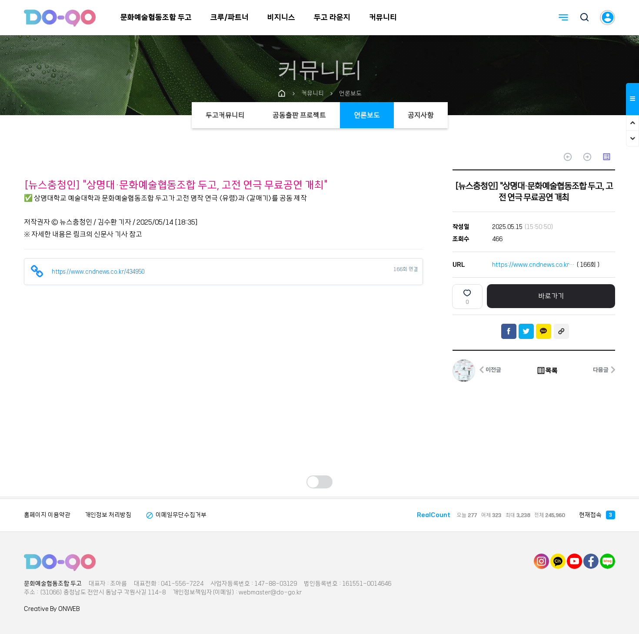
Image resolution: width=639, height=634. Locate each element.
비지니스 (281, 17)
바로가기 (551, 296)
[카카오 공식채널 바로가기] (558, 561)
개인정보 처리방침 (108, 514)
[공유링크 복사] (561, 331)
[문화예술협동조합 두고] (60, 18)
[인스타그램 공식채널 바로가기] (541, 561)
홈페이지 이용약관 (47, 514)
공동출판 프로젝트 (299, 115)
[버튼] (584, 18)
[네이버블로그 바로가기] (607, 561)
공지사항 (421, 115)
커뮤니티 (383, 17)
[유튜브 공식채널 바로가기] (574, 561)
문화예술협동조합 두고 (156, 17)
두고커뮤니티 (225, 115)
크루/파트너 (229, 17)
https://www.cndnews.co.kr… (533, 264)
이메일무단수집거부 (176, 514)
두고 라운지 (332, 17)
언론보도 (367, 115)
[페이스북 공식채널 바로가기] (591, 561)
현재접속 (595, 514)
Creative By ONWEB (52, 608)
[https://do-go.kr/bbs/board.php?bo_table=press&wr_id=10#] (60, 562)
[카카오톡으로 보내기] (543, 331)
